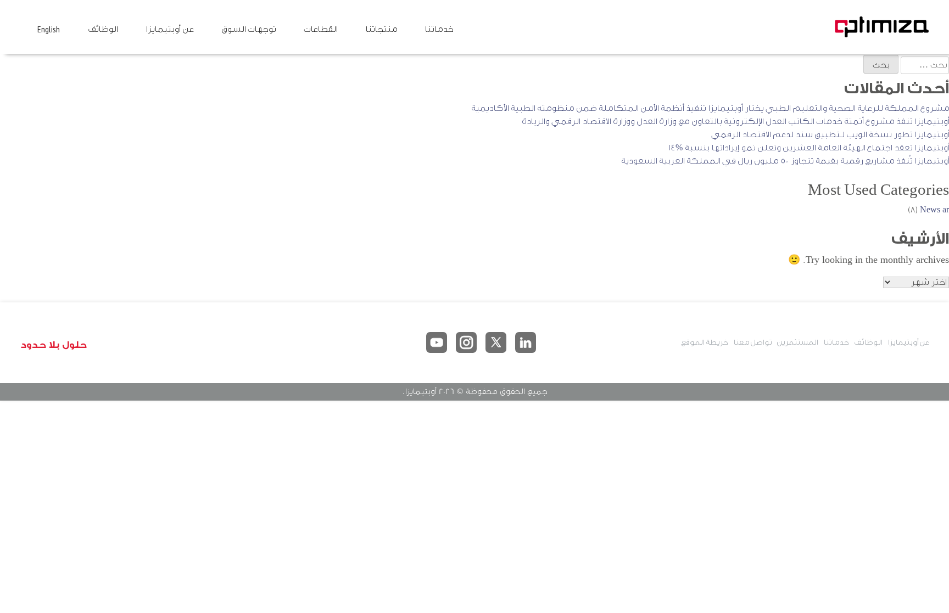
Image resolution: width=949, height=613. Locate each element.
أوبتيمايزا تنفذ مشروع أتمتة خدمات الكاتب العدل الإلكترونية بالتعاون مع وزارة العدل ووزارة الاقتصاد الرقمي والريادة (735, 121)
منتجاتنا (381, 29)
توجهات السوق (248, 29)
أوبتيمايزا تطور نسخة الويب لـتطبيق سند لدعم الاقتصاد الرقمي (830, 134)
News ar (934, 210)
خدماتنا (439, 29)
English (48, 29)
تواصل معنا (752, 342)
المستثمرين (797, 342)
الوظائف (103, 29)
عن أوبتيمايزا (169, 29)
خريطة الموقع (704, 342)
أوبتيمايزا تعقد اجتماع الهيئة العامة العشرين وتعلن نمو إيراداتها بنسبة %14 (808, 148)
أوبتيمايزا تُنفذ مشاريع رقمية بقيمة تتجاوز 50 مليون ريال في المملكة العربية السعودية (785, 161)
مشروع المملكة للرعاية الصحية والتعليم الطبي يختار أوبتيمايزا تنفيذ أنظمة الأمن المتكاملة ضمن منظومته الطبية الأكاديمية (710, 108)
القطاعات (320, 29)
